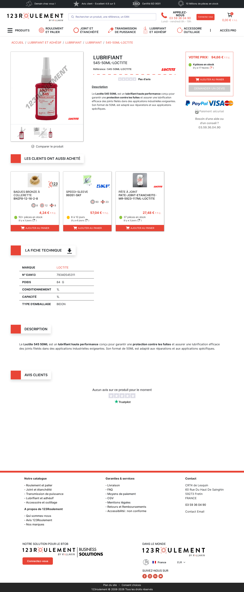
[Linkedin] (155, 576)
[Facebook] (145, 576)
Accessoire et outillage (41, 502)
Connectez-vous (205, 17)
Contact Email (194, 511)
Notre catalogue (35, 478)
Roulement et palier (39, 485)
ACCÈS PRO (228, 30)
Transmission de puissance (44, 494)
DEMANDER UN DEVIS (209, 88)
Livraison (113, 485)
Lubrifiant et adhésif (40, 498)
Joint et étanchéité (39, 489)
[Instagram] (150, 576)
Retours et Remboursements (126, 506)
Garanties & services (120, 478)
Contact (190, 478)
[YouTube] (160, 576)
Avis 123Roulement (39, 520)
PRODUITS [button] (22, 30)
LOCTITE (63, 267)
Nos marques (35, 524)
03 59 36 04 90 (180, 18)
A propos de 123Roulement (43, 509)
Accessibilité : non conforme (126, 511)
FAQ (110, 489)
